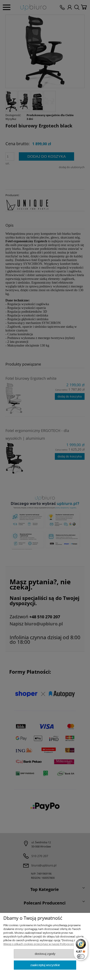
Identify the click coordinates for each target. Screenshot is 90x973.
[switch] (81, 956)
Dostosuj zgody (45, 953)
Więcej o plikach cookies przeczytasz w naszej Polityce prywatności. (44, 944)
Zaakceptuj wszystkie (45, 965)
